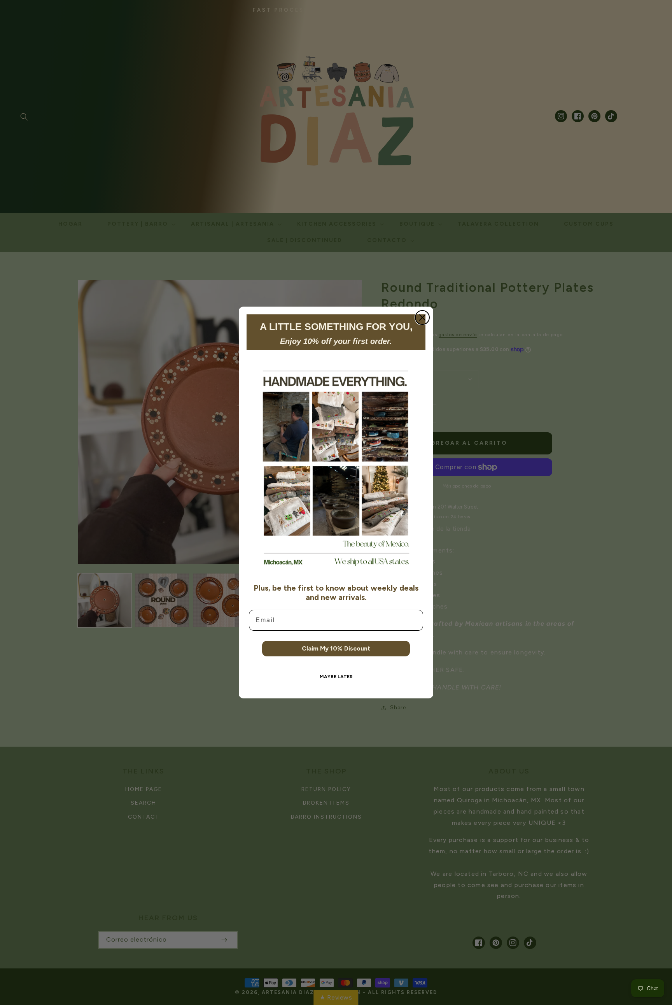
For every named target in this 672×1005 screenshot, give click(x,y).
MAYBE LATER (336, 676)
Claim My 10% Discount (336, 648)
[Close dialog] (422, 317)
